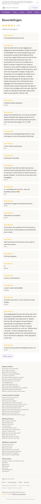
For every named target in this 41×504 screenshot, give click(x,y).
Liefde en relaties (7, 366)
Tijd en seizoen (6, 459)
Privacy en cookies (24, 485)
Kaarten (37, 12)
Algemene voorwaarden (9, 485)
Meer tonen (7, 356)
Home (4, 482)
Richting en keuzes (8, 419)
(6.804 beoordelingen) (19, 494)
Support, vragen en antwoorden (12, 488)
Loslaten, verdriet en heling (10, 395)
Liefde (20, 482)
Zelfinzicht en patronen (9, 442)
